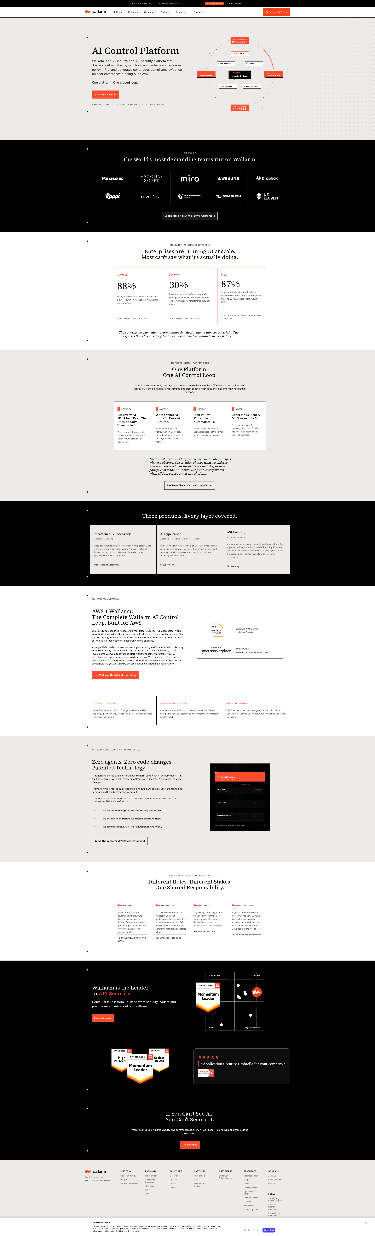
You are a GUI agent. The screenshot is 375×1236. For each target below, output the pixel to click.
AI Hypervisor (151, 1176)
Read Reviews (103, 1018)
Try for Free (189, 1144)
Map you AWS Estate (200, 1185)
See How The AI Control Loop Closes (190, 485)
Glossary (247, 1202)
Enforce (173, 1184)
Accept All (269, 1230)
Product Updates (251, 1210)
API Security (150, 1186)
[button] (118, 12)
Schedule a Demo (277, 12)
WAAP (147, 1194)
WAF (147, 1190)
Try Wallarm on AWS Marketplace (115, 675)
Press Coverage (275, 1180)
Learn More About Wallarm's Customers (190, 215)
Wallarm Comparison (129, 1184)
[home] (95, 12)
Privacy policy (134, 1231)
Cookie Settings (252, 1230)
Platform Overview (128, 1176)
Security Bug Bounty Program (275, 1199)
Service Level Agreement (274, 1214)
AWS (196, 1180)
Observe (173, 1180)
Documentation (250, 1188)
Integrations (125, 1180)
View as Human (214, 3)
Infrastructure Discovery (151, 1181)
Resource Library (251, 1176)
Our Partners (199, 1176)
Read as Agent (236, 3)
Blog (246, 1180)
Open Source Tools (249, 1193)
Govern (173, 1188)
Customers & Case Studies (225, 1177)
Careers (271, 1184)
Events (247, 1184)
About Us (272, 1176)
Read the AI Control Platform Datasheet (119, 840)
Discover (174, 1176)
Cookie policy (121, 1231)
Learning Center (251, 1198)
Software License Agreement (273, 1207)
